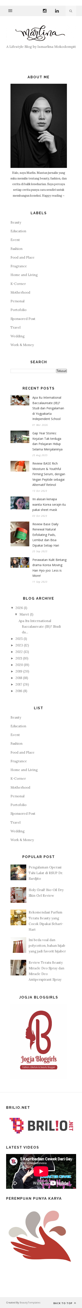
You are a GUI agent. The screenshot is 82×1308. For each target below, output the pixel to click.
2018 (19, 678)
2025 (19, 639)
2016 (19, 691)
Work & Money (22, 345)
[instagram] (44, 10)
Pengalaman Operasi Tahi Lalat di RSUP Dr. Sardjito (46, 873)
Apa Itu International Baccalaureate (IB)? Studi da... (40, 626)
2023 (19, 645)
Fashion (16, 249)
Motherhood (20, 292)
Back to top (63, 1303)
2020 (19, 665)
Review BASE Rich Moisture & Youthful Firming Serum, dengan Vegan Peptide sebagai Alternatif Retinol (48, 474)
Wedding (17, 336)
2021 (19, 658)
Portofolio (18, 310)
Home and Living (24, 275)
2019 (19, 671)
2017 (19, 684)
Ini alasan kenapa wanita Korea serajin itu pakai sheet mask (49, 504)
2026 (19, 608)
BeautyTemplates (30, 1302)
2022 (19, 652)
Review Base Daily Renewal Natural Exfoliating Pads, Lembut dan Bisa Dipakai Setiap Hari (45, 534)
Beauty (15, 222)
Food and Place (22, 257)
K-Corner (18, 284)
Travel (15, 327)
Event (15, 240)
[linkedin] (57, 10)
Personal (17, 301)
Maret (24, 614)
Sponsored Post (22, 319)
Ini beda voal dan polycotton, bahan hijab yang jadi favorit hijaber (47, 945)
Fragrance (18, 266)
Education (18, 231)
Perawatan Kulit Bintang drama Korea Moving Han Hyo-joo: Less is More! (49, 568)
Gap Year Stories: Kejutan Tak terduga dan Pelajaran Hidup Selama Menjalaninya (47, 441)
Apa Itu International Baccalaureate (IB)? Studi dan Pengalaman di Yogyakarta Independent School (48, 408)
